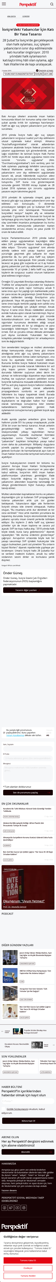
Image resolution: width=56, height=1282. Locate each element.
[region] (28, 1257)
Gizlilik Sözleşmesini (17, 1109)
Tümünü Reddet (28, 1275)
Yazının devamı (9, 1190)
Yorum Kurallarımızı (15, 735)
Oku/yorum (10, 869)
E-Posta (6, 754)
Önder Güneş (46, 70)
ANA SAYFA (11, 16)
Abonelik (25, 1152)
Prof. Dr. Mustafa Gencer (14, 906)
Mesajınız (7, 763)
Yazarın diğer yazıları (26, 590)
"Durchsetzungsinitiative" (28, 25)
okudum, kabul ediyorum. (23, 1111)
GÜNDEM (25, 16)
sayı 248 (48, 74)
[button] (4, 4)
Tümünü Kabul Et (28, 1260)
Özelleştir (28, 1268)
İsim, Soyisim (8, 744)
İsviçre (38, 74)
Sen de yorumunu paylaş (25, 792)
